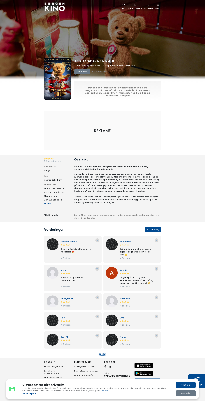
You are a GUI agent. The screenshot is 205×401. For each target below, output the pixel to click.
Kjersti (64, 270)
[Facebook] (105, 366)
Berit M (64, 337)
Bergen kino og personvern (86, 371)
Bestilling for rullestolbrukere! (51, 372)
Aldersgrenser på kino (84, 366)
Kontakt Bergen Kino (53, 366)
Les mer (105, 390)
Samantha (125, 241)
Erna (122, 317)
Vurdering (154, 229)
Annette (124, 270)
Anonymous (67, 298)
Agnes (123, 337)
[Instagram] (109, 366)
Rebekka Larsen (69, 241)
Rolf (63, 317)
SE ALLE (48, 203)
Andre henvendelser (53, 378)
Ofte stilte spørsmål (83, 375)
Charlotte (125, 298)
